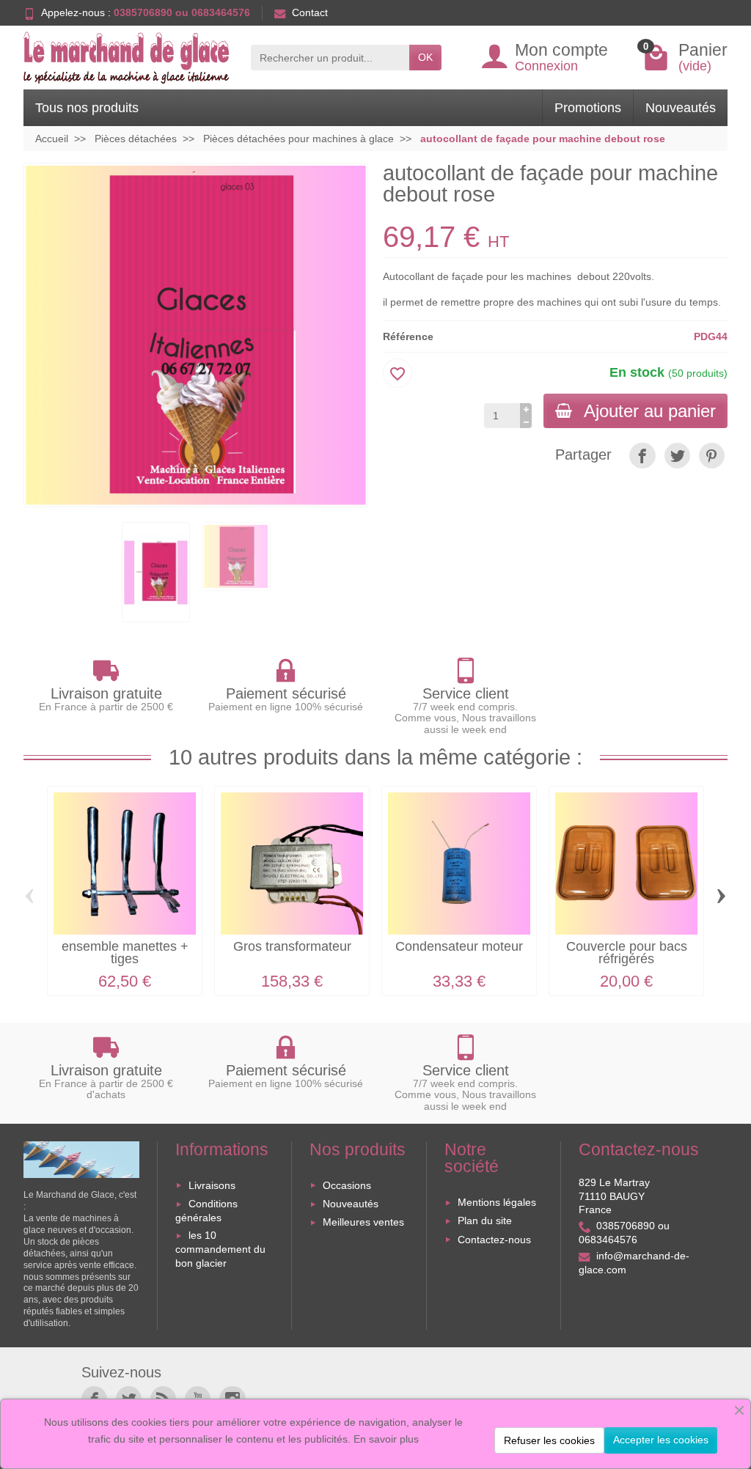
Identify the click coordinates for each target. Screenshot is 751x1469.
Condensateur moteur (459, 946)
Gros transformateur (292, 946)
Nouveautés (680, 107)
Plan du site (485, 1220)
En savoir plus (386, 1439)
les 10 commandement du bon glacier (220, 1248)
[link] (642, 455)
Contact (310, 12)
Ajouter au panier (650, 411)
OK (425, 57)
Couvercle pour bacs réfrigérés (626, 953)
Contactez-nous (494, 1239)
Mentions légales (497, 1202)
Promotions (587, 107)
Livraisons (211, 1185)
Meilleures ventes (363, 1222)
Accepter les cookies (660, 1440)
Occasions (347, 1185)
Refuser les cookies (549, 1440)
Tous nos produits (87, 107)
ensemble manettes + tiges (125, 953)
